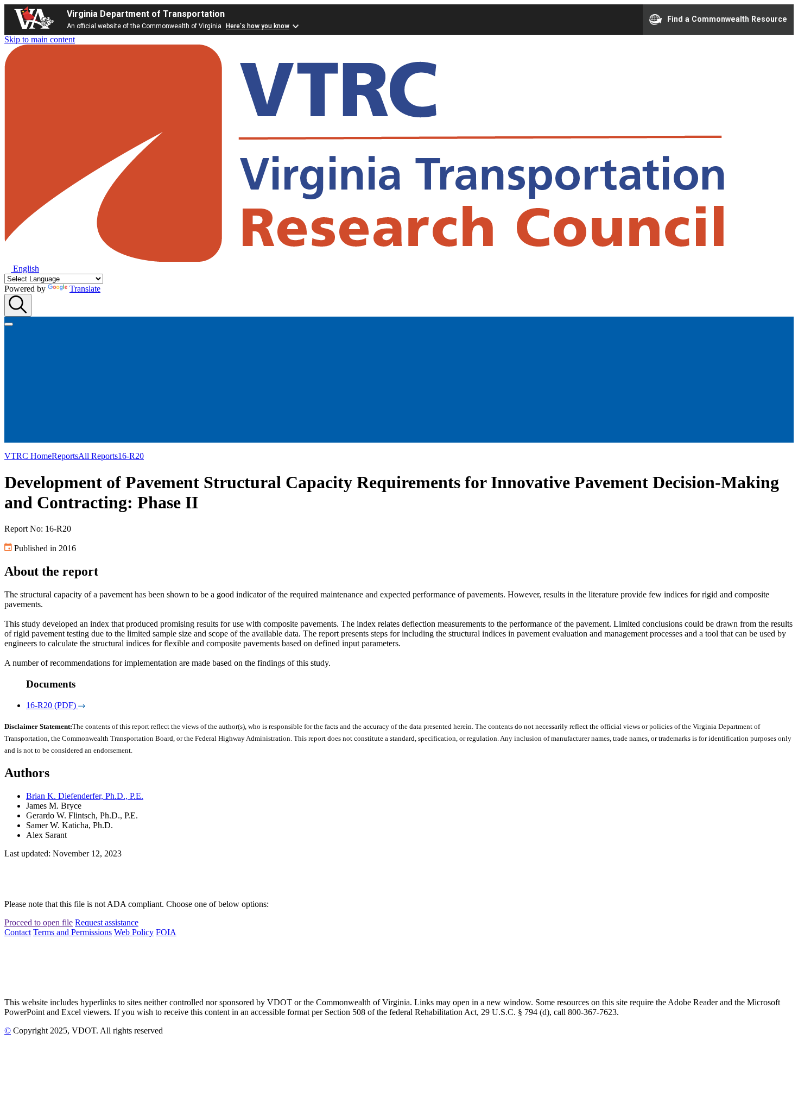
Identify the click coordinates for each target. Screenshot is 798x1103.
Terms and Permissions (72, 932)
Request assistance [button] (106, 922)
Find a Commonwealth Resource (727, 18)
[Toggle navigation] (8, 324)
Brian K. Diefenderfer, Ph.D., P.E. (84, 796)
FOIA (166, 932)
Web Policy (134, 932)
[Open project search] (17, 305)
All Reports (98, 456)
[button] (21, 268)
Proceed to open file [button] (38, 922)
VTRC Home (28, 456)
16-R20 (131, 456)
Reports (65, 456)
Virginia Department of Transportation (146, 14)
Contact (17, 932)
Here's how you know (257, 26)
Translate (84, 288)
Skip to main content (39, 39)
